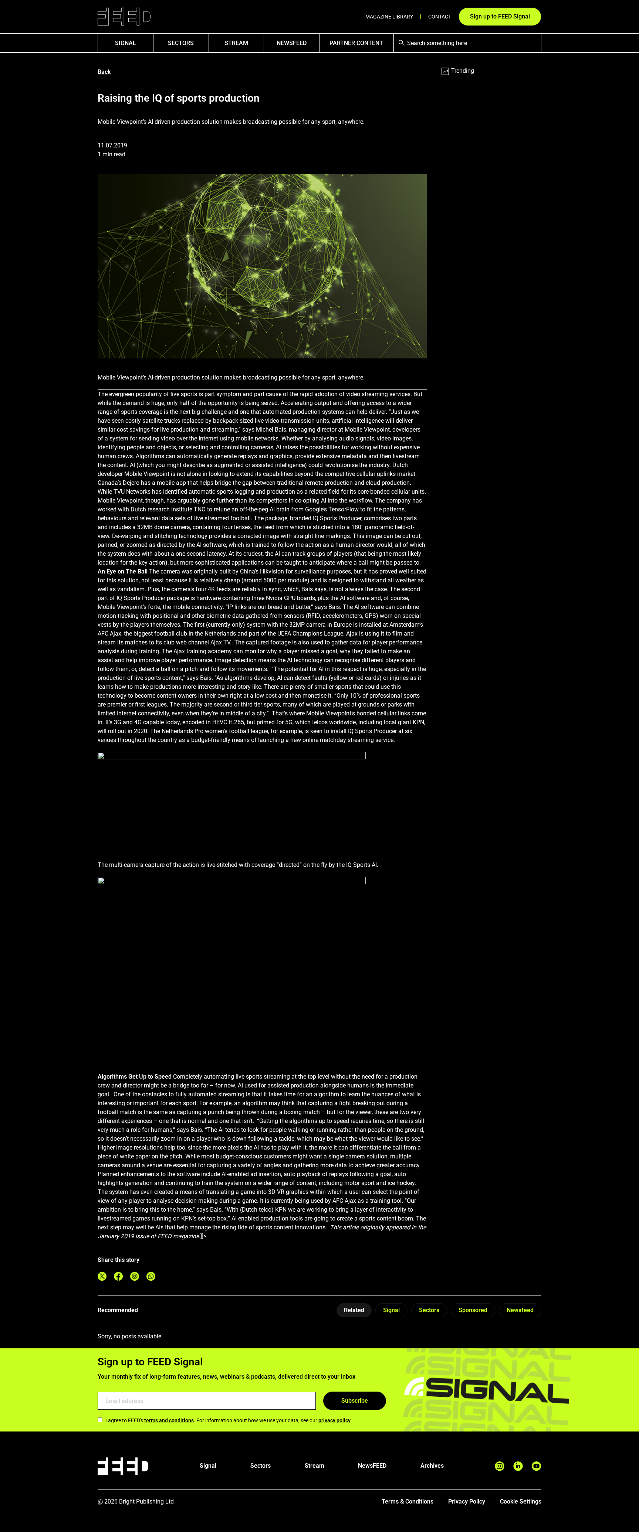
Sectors (181, 43)
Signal (391, 1310)
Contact (439, 16)
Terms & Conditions (407, 1501)
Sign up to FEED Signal (500, 16)
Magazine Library (389, 16)
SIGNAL (125, 43)
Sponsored (473, 1310)
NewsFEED (292, 43)
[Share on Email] (134, 1276)
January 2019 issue (123, 1236)
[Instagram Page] (499, 1466)
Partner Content (356, 43)
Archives (432, 1465)
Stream (236, 43)
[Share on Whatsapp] (150, 1276)
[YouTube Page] (536, 1466)
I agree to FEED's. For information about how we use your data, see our (228, 1420)
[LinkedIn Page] (518, 1466)
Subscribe (354, 1400)
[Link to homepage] (124, 17)
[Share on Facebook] (118, 1276)
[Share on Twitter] (102, 1276)
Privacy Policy (466, 1501)
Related (354, 1310)
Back (104, 71)
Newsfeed (520, 1310)
